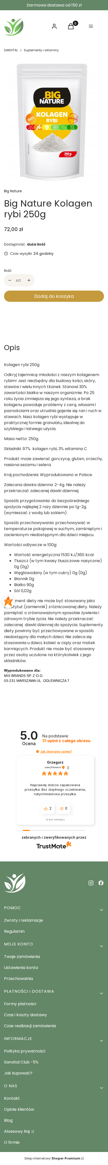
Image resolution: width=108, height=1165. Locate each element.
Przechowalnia (18, 978)
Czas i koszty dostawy (25, 1015)
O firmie (12, 1142)
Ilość (8, 270)
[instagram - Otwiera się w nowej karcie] (91, 883)
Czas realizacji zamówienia (30, 1026)
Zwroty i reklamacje (23, 920)
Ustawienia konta (21, 967)
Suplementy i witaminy (41, 50)
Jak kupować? (18, 1073)
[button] (37, 751)
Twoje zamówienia (22, 956)
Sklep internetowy (52, 1158)
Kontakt (12, 1098)
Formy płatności (20, 1004)
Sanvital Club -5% (21, 1062)
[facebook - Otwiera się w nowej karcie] (101, 883)
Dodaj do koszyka (54, 296)
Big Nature (13, 191)
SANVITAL (11, 50)
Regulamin (14, 931)
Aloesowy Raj (17, 1131)
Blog (8, 1120)
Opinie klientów (19, 1109)
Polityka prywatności (24, 1051)
